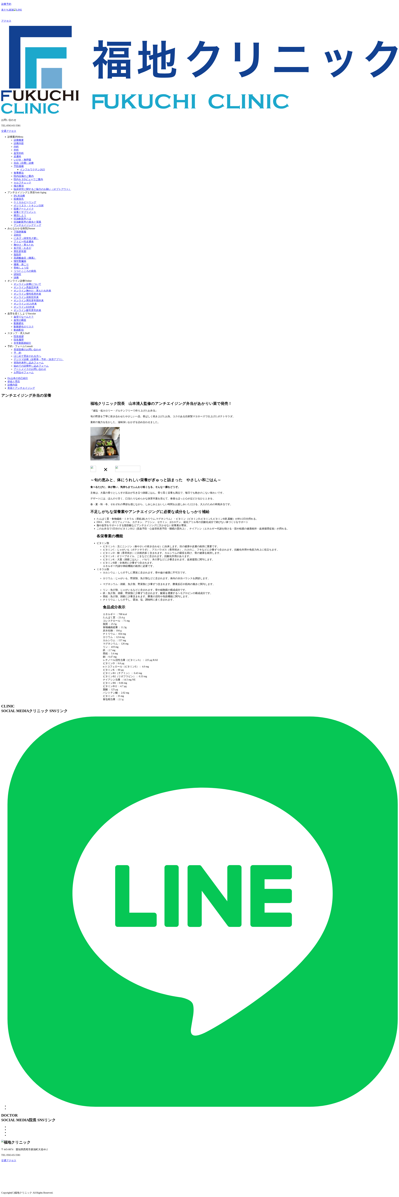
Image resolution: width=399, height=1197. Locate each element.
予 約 (17, 352)
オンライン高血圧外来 (26, 287)
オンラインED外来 (24, 307)
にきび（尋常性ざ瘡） (26, 238)
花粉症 (17, 235)
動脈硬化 (19, 323)
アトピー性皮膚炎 (24, 241)
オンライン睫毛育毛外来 (27, 310)
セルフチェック (22, 182)
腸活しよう (20, 215)
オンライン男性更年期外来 (29, 300)
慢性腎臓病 (20, 261)
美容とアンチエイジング (21, 388)
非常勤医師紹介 (22, 343)
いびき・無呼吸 (22, 159)
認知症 (17, 274)
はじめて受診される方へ (27, 356)
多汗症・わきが (22, 248)
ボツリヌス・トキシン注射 (29, 205)
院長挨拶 (19, 336)
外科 (16, 150)
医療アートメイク (24, 208)
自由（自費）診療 (24, 163)
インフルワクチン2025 (32, 169)
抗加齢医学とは (22, 218)
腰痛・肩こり (21, 264)
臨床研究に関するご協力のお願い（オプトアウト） (42, 189)
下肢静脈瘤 (20, 231)
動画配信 (19, 330)
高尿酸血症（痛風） (25, 258)
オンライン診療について (27, 284)
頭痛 (16, 277)
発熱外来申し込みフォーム (29, 362)
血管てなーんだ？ (24, 316)
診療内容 (19, 143)
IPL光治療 (19, 195)
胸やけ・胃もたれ (24, 244)
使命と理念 (13, 381)
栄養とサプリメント (25, 212)
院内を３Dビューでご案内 (28, 179)
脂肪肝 (17, 254)
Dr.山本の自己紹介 (17, 378)
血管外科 (19, 153)
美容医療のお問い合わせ (27, 349)
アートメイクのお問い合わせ (30, 369)
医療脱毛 (19, 199)
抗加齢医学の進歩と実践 (27, 222)
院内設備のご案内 (24, 176)
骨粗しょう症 (21, 267)
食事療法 (19, 172)
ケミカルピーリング (25, 202)
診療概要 (19, 140)
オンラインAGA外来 (25, 303)
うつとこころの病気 (25, 271)
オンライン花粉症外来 (26, 297)
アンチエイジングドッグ (27, 225)
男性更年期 (20, 251)
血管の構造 (20, 320)
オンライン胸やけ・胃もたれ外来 (32, 290)
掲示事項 (19, 186)
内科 (16, 146)
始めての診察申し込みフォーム (31, 366)
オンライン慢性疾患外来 (27, 294)
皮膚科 (17, 156)
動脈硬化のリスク (24, 326)
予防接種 (19, 166)
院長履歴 (19, 339)
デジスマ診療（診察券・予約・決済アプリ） (39, 359)
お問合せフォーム (24, 372)
